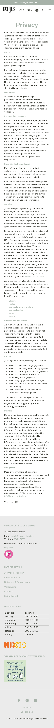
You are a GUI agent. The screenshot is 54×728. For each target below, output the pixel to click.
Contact (8, 591)
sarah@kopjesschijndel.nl (22, 536)
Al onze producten (14, 572)
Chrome (12, 301)
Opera (12, 316)
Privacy (27, 707)
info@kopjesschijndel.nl (15, 496)
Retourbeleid (11, 596)
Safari (12, 313)
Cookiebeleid (27, 711)
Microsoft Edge (16, 310)
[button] (21, 10)
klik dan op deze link (34, 276)
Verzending (10, 587)
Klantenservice (12, 577)
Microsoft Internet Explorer (21, 307)
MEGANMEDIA (41, 718)
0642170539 (19, 539)
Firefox (12, 304)
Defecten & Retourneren (17, 582)
